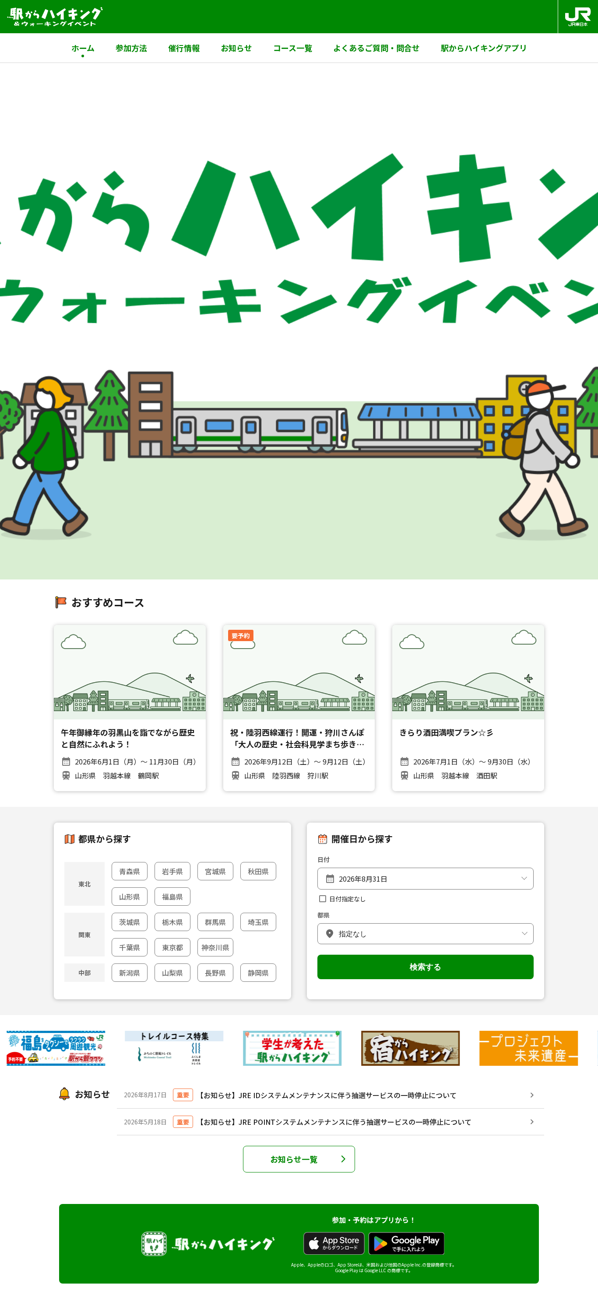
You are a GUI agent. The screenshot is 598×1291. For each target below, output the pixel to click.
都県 (323, 915)
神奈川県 (215, 947)
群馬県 (215, 922)
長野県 (215, 972)
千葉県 (129, 947)
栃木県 (172, 922)
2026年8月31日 (363, 878)
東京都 (172, 947)
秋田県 (258, 871)
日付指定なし (347, 898)
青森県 (129, 871)
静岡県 (258, 972)
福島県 (172, 896)
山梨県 (172, 972)
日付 (323, 859)
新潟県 (129, 972)
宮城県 (215, 871)
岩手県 (172, 871)
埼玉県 (258, 922)
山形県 (129, 896)
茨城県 (129, 922)
